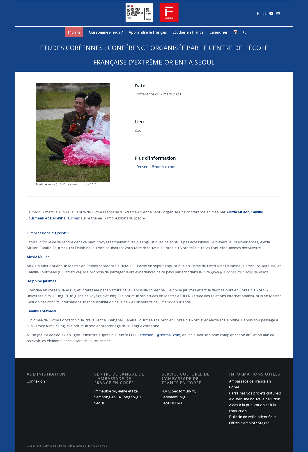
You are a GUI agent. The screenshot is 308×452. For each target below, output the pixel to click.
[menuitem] (74, 32)
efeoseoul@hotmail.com (155, 166)
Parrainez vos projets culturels (255, 393)
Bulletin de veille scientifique (253, 416)
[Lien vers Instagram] (264, 13)
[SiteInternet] (154, 13)
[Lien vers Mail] (278, 13)
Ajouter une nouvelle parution (254, 399)
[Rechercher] (243, 32)
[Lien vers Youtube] (271, 13)
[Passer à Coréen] (235, 32)
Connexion (36, 381)
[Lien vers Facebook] (257, 13)
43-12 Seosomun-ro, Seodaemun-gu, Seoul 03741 (179, 397)
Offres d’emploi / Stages (249, 422)
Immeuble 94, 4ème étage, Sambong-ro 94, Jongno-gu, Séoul (118, 397)
